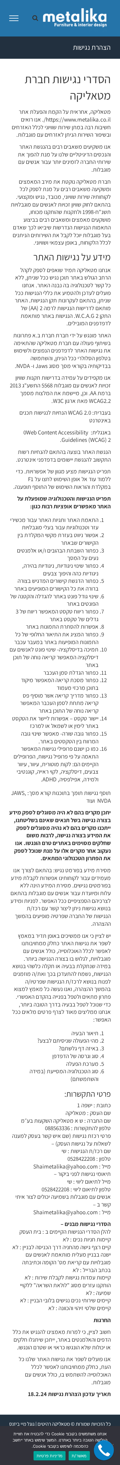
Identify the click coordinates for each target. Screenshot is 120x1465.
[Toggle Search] (35, 18)
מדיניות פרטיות (50, 1455)
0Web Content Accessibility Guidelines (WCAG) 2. (67, 436)
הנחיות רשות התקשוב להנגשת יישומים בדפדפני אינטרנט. (63, 455)
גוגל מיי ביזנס (21, 1423)
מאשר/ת (79, 1455)
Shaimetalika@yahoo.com (65, 1166)
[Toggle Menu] (14, 18)
